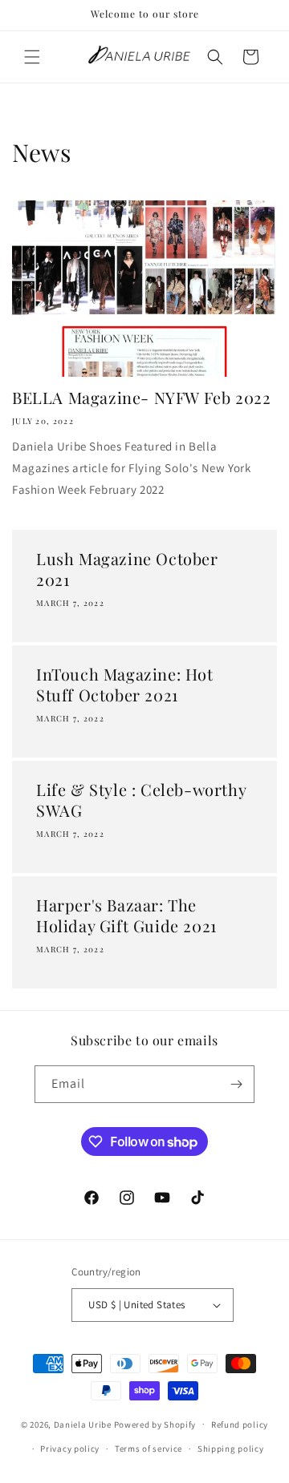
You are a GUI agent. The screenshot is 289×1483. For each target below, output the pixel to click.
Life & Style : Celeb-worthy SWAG (141, 800)
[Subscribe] (236, 1084)
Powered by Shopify (155, 1423)
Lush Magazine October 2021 (127, 569)
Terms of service (148, 1448)
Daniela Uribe (83, 1423)
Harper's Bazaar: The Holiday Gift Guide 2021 (126, 915)
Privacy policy (70, 1448)
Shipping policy (230, 1448)
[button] (32, 57)
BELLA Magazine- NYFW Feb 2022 (141, 397)
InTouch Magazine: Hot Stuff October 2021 (125, 684)
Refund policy (239, 1424)
